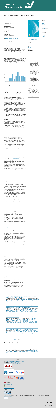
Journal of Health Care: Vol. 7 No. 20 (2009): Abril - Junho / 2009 (21, 320)
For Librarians (43, 36)
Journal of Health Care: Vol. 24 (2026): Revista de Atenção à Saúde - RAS (23, 301)
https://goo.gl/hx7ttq (16, 158)
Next (37, 337)
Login (52, 0)
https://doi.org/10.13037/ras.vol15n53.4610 (11, 38)
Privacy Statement (14, 10)
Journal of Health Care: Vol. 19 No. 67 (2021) (12, 348)
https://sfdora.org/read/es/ (8, 396)
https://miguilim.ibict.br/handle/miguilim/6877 (14, 363)
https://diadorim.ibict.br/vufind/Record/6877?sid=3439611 (15, 361)
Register (50, 0)
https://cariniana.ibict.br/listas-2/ (9, 388)
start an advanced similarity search (13, 339)
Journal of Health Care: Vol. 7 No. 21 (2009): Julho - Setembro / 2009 (25, 312)
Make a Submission (45, 28)
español (43, 23)
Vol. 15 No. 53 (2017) (31, 47)
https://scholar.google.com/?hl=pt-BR (15, 362)
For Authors (43, 35)
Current (19, 10)
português (43, 24)
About (4, 10)
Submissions (8, 10)
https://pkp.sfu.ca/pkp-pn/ (8, 384)
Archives (23, 10)
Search (52, 10)
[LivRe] (21, 379)
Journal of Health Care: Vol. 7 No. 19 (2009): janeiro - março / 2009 (18, 324)
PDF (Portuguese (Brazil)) (32, 39)
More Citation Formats (32, 96)
